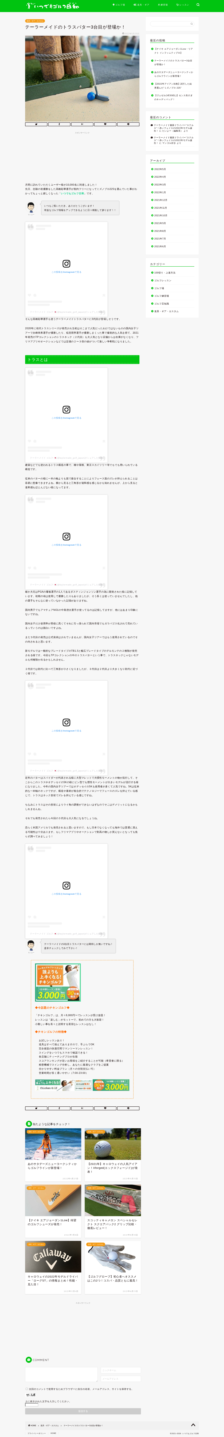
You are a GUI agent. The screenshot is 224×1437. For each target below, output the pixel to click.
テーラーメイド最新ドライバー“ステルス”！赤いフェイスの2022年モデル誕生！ (174, 128)
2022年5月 (160, 169)
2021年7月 (160, 238)
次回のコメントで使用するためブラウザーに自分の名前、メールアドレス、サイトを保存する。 (81, 1389)
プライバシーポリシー (37, 1433)
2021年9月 (160, 223)
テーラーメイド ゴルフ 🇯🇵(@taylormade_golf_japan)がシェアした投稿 (66, 312)
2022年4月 (160, 177)
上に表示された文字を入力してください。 (48, 1401)
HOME (53, 1433)
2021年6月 (160, 246)
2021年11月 (160, 207)
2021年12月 (160, 200)
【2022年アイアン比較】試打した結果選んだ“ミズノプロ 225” (173, 86)
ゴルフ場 (159, 288)
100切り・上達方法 (165, 272)
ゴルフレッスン (162, 280)
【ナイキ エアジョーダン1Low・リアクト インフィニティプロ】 (173, 51)
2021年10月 (160, 215)
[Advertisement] (82, 156)
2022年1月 (160, 192)
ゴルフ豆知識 (161, 303)
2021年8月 (160, 231)
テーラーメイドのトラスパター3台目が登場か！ (173, 63)
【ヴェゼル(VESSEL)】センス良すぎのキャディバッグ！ (173, 97)
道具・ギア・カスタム (35, 21)
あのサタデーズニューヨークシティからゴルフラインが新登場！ (173, 74)
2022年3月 (160, 184)
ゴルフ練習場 (161, 296)
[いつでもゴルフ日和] (54, 8)
